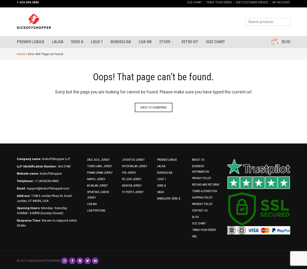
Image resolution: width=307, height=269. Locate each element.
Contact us (199, 210)
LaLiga (57, 42)
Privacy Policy (201, 178)
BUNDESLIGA (164, 172)
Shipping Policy (202, 197)
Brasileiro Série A (168, 198)
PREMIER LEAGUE (167, 159)
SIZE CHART (194, 2)
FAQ (194, 236)
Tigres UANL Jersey (99, 166)
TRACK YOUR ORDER (219, 2)
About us (198, 159)
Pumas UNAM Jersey (100, 172)
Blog (195, 217)
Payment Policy (202, 204)
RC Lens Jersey (132, 179)
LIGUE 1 (161, 179)
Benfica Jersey (132, 185)
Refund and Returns (205, 184)
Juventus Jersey (133, 159)
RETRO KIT (190, 42)
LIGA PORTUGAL (96, 210)
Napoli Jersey (96, 179)
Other (164, 42)
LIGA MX (92, 204)
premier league (30, 42)
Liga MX (145, 42)
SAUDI (160, 192)
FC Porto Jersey (133, 192)
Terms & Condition (204, 191)
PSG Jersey (129, 172)
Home (21, 54)
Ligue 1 (97, 42)
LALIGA (161, 166)
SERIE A (161, 185)
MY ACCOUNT (281, 2)
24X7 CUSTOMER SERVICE (252, 2)
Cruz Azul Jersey (98, 159)
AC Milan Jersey (97, 185)
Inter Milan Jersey (134, 166)
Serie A (77, 42)
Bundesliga (121, 42)
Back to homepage (154, 107)
